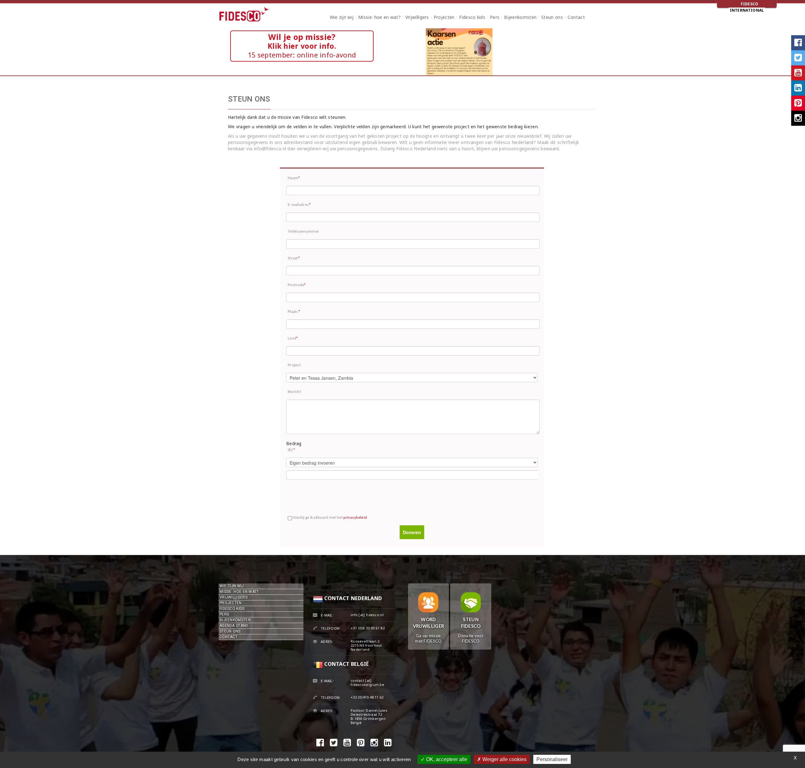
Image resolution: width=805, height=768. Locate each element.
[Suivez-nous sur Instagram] (798, 118)
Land (293, 338)
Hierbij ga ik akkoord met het (329, 517)
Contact (576, 18)
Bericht (294, 391)
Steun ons (552, 18)
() (291, 449)
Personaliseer (552, 759)
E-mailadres (299, 204)
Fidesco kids (472, 18)
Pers (494, 18)
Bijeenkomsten (520, 18)
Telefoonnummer (303, 231)
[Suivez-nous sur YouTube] (798, 72)
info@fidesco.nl (270, 149)
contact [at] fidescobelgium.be (367, 682)
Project (294, 364)
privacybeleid (355, 517)
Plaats (294, 311)
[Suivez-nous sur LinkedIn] (798, 88)
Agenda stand (233, 625)
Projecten (444, 18)
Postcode (297, 284)
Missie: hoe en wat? (379, 18)
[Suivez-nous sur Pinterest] (798, 103)
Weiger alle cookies (503, 759)
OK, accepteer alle (446, 759)
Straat (294, 258)
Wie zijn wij (342, 18)
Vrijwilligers (417, 18)
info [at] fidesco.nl (367, 614)
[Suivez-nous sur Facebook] (798, 42)
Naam (294, 177)
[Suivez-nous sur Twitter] (798, 57)
